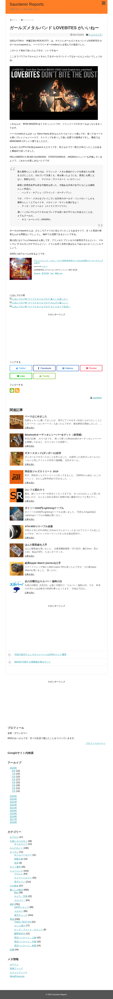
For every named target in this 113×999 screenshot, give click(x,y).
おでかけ (14, 837)
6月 (13, 776)
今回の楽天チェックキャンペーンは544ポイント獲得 (40, 654)
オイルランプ (20, 844)
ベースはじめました (36, 416)
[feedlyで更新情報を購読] (12, 390)
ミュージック (95, 35)
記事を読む (29, 428)
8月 (13, 771)
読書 (12, 949)
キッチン (14, 852)
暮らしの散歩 (16, 890)
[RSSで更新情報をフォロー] (17, 390)
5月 (13, 779)
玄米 (16, 863)
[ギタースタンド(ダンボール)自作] (16, 459)
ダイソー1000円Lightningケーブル (44, 508)
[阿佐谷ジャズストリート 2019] (16, 477)
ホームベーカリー (23, 855)
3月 (13, 785)
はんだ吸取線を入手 (36, 544)
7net (51, 273)
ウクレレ (18, 874)
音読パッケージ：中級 (25, 941)
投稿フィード (16, 968)
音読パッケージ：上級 (25, 937)
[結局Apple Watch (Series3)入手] (16, 569)
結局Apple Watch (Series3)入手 (43, 563)
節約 (12, 904)
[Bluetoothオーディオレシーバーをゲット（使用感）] (16, 440)
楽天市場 (45, 273)
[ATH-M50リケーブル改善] (16, 532)
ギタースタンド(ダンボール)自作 (43, 453)
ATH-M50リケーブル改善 (39, 526)
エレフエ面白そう (35, 489)
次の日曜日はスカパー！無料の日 (43, 581)
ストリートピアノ (23, 878)
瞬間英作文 (19, 933)
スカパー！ (19, 900)
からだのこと (16, 848)
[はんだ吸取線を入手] (16, 550)
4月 (13, 782)
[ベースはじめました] (16, 422)
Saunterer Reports (27, 4)
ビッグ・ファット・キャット (28, 929)
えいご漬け (19, 925)
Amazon (37, 273)
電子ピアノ (19, 882)
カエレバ (44, 266)
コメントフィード (18, 972)
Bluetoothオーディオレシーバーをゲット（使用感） (54, 434)
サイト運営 (15, 867)
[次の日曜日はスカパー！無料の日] (16, 587)
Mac (16, 892)
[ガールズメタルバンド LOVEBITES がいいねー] (68, 368)
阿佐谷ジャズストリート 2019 (41, 471)
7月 (13, 774)
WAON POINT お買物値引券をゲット (32, 662)
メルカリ (18, 911)
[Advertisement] (56, 335)
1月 (13, 791)
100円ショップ (21, 907)
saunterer (97, 398)
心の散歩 (14, 886)
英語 (12, 919)
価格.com (58, 273)
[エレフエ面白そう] (16, 495)
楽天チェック (20, 915)
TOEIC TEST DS (22, 922)
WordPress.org (17, 976)
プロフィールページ (95, 743)
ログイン (14, 964)
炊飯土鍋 (18, 859)
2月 (13, 788)
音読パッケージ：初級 (25, 945)
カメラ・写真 (20, 896)
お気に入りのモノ (18, 841)
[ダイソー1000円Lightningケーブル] (16, 514)
